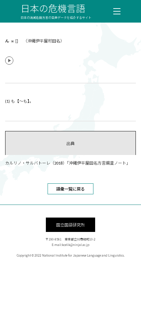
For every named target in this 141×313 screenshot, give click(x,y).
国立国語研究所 (70, 224)
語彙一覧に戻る (70, 189)
